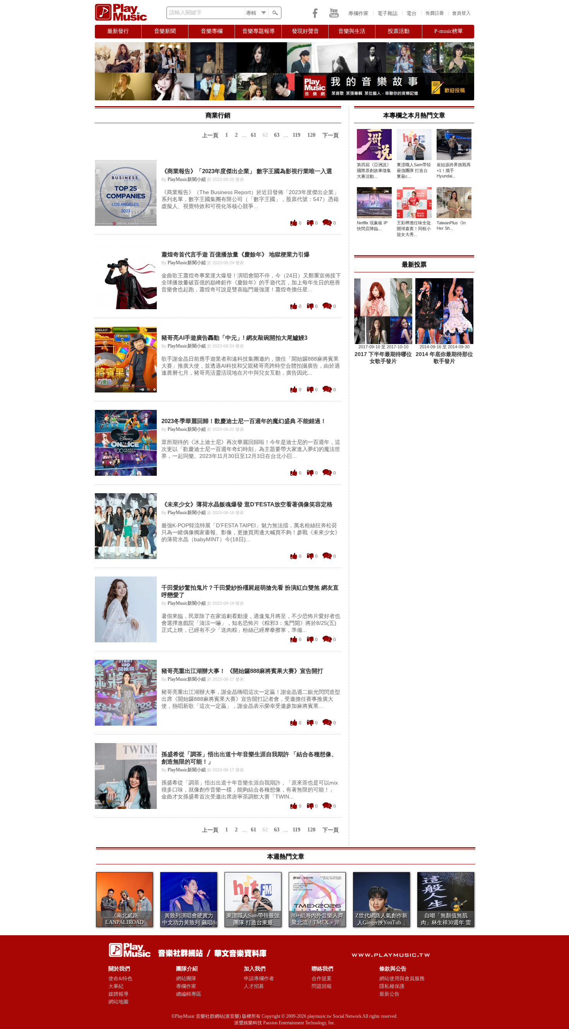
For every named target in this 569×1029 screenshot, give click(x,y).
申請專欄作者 (259, 978)
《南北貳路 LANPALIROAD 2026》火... (124, 922)
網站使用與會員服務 (402, 978)
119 (296, 135)
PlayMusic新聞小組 (187, 179)
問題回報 (322, 986)
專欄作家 (358, 13)
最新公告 (389, 994)
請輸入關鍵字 (185, 12)
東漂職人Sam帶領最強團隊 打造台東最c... (414, 170)
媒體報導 (118, 994)
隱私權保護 (391, 986)
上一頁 (210, 135)
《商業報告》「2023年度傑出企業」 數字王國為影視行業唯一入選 (246, 171)
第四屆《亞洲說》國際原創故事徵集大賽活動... (374, 170)
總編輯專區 (188, 994)
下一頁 (330, 135)
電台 (411, 13)
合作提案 (322, 978)
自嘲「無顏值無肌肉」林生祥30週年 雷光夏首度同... (446, 923)
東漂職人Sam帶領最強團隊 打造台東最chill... (252, 922)
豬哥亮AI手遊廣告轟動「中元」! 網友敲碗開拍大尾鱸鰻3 (234, 337)
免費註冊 (434, 13)
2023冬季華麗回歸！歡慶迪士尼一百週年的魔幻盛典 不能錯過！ (243, 421)
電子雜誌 (387, 13)
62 (265, 135)
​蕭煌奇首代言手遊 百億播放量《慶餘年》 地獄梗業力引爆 (235, 254)
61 (253, 135)
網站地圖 (118, 1002)
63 (276, 135)
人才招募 (254, 986)
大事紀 (115, 986)
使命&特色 (120, 978)
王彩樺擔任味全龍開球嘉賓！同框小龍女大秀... (414, 228)
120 (311, 135)
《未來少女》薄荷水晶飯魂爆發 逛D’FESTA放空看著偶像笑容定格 (246, 504)
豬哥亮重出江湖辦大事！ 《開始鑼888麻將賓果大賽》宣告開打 (242, 671)
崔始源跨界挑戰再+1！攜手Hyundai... (454, 170)
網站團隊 (186, 978)
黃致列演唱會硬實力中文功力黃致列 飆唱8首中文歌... (188, 923)
